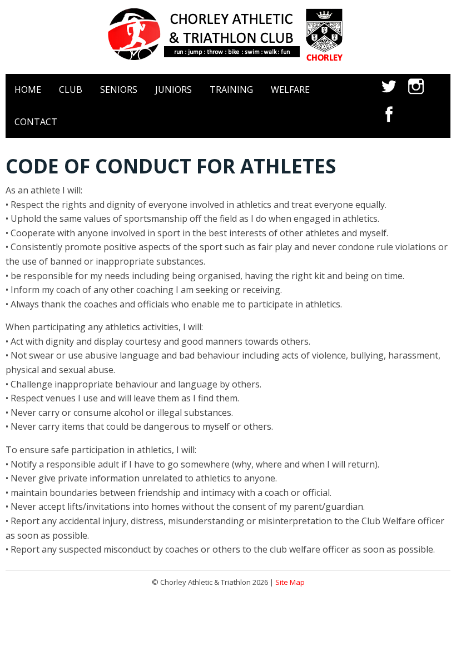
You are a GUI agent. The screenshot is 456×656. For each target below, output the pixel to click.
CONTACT (35, 122)
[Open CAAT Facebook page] (389, 123)
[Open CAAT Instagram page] (416, 96)
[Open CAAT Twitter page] (389, 96)
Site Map (290, 582)
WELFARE (290, 89)
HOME (27, 89)
